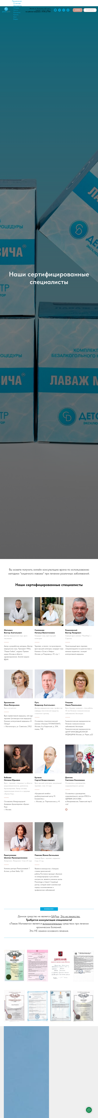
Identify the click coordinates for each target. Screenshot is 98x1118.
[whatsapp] (55, 10)
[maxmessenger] (68, 10)
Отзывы (16, 8)
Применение (17, 1)
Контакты (16, 12)
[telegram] (59, 10)
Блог (15, 17)
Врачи (15, 10)
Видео (15, 19)
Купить (15, 15)
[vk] (63, 10)
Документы (17, 6)
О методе (17, 3)
